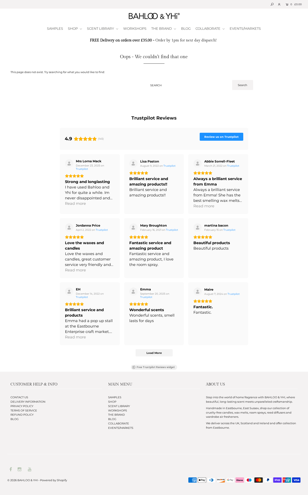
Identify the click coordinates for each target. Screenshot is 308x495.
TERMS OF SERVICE (23, 410)
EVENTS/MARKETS (245, 29)
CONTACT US (19, 397)
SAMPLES (55, 29)
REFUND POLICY (22, 414)
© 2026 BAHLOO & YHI (22, 480)
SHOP (73, 29)
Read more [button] (75, 203)
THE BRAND (162, 29)
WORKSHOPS (134, 29)
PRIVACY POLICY (21, 406)
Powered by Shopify (53, 480)
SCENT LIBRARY (101, 29)
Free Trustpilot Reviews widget (156, 367)
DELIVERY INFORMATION (27, 401)
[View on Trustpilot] (69, 163)
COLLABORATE (208, 29)
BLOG (186, 29)
